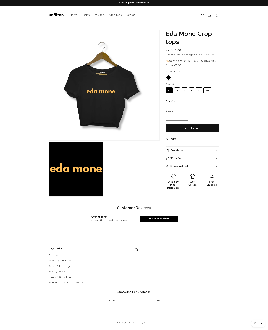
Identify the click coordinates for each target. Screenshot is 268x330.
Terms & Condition (60, 277)
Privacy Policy (57, 271)
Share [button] (172, 138)
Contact (53, 255)
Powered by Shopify (142, 323)
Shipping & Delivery (60, 260)
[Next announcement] (218, 3)
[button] (202, 15)
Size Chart (172, 101)
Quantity (170, 110)
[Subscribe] (158, 300)
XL (199, 89)
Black (168, 77)
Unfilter (128, 323)
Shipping (187, 54)
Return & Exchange (60, 266)
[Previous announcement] (49, 3)
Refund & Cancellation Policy (66, 282)
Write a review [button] (159, 218)
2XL (207, 89)
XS (169, 89)
